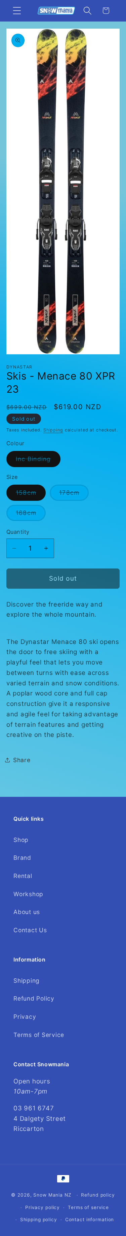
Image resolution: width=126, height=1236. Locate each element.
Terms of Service (38, 1034)
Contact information (89, 1219)
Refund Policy (33, 998)
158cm (31, 495)
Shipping (53, 429)
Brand (22, 857)
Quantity (18, 531)
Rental (22, 875)
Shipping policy (38, 1219)
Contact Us (30, 930)
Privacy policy (42, 1207)
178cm (74, 495)
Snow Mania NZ (52, 1195)
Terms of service (88, 1207)
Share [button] (22, 759)
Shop (21, 839)
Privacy (24, 1016)
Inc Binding (38, 461)
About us (26, 911)
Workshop (28, 894)
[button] (17, 10)
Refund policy (98, 1195)
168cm (31, 515)
